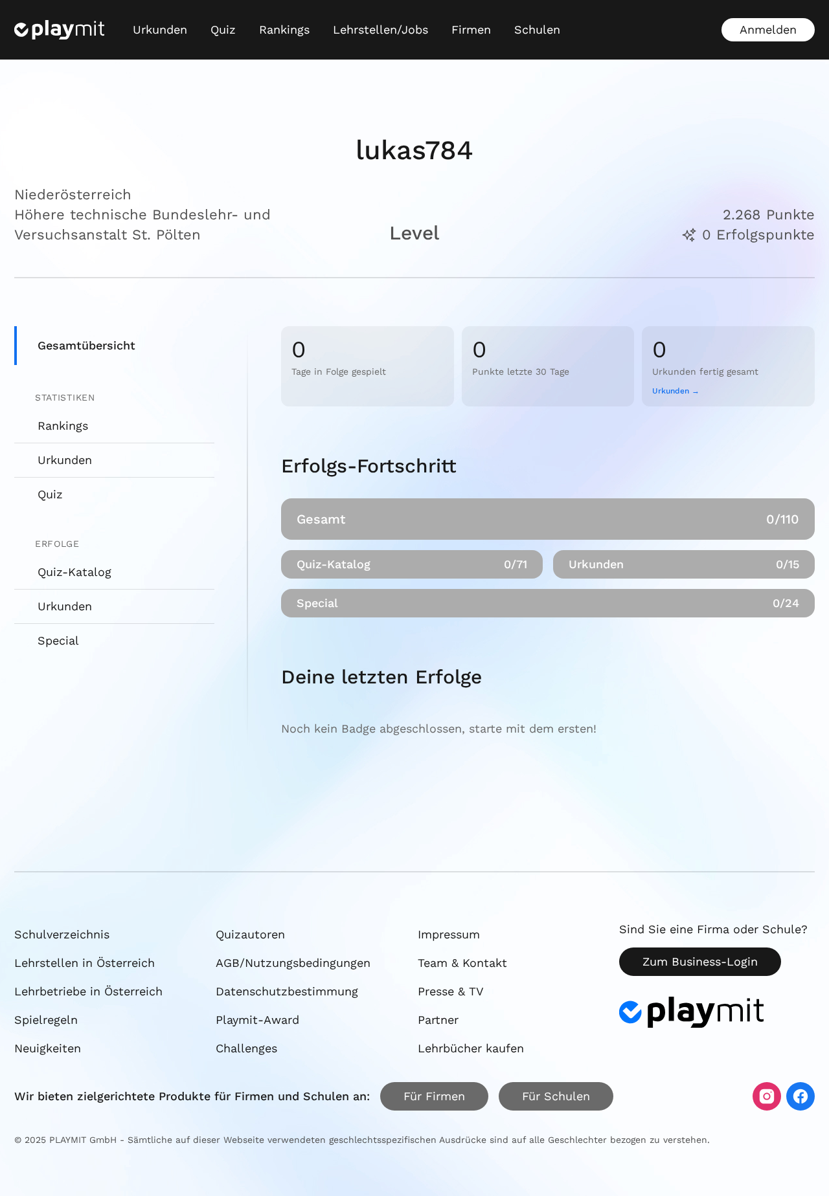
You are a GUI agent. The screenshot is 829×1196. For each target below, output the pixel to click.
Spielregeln (46, 1019)
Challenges (246, 1048)
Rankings (284, 29)
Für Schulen (556, 1096)
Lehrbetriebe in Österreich (88, 991)
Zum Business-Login (700, 961)
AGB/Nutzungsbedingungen (293, 962)
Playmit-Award (257, 1019)
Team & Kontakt (462, 962)
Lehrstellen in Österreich (84, 962)
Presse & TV (451, 991)
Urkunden (160, 29)
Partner (438, 1019)
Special (58, 640)
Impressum (449, 934)
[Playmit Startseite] (59, 30)
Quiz (223, 29)
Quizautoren (250, 934)
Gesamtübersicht (86, 345)
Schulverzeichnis (61, 934)
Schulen (537, 29)
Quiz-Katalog (74, 572)
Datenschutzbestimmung (287, 991)
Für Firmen (434, 1096)
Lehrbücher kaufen (471, 1048)
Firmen (471, 29)
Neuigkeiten (47, 1048)
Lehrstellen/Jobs (380, 29)
